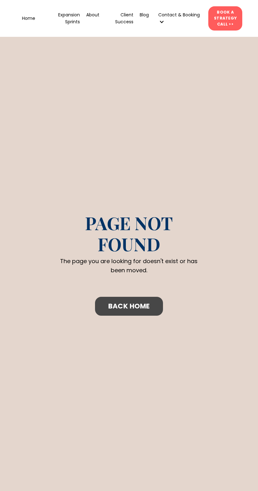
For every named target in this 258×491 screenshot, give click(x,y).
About (92, 15)
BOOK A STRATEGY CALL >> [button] (225, 18)
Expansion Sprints (69, 18)
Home (28, 18)
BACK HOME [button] (129, 306)
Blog (144, 15)
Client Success (124, 18)
